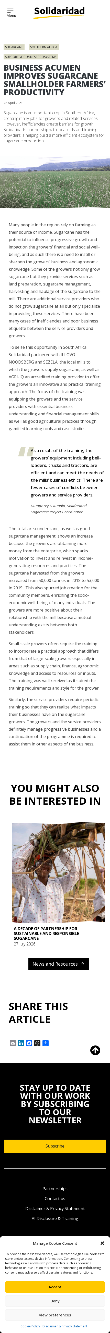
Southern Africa (43, 47)
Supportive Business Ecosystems (30, 57)
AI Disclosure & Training (55, 1218)
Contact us (55, 1198)
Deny (55, 1300)
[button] (102, 1243)
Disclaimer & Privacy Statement (64, 1326)
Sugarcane (14, 47)
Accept (55, 1286)
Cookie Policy (30, 1326)
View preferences (55, 1314)
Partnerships (55, 1188)
